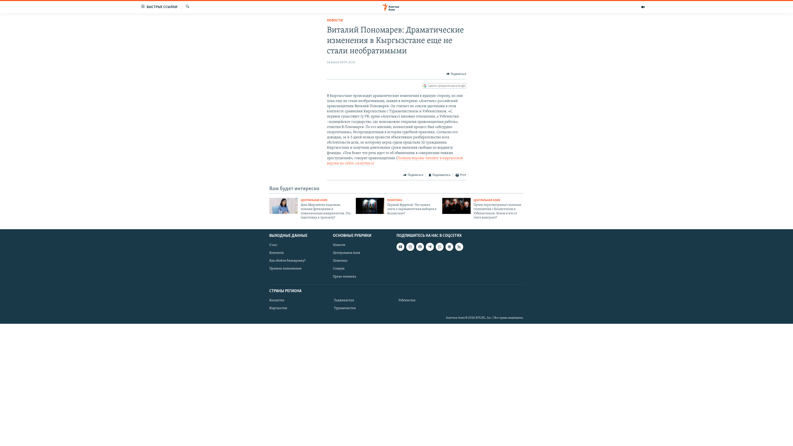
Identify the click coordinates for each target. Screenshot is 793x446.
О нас (273, 245)
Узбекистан (406, 300)
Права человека (344, 276)
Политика (394, 200)
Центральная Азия (314, 200)
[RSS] (459, 247)
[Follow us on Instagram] (410, 247)
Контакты (276, 253)
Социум (338, 268)
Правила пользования (285, 268)
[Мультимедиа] (643, 7)
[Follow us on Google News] (449, 247)
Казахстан (276, 300)
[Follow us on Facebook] (420, 247)
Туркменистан (345, 308)
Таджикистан (344, 300)
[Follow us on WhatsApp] (440, 247)
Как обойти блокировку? (287, 261)
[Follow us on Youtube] (400, 247)
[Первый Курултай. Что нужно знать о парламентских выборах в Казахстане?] (370, 206)
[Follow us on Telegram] (430, 247)
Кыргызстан (278, 308)
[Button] (456, 74)
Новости (335, 21)
